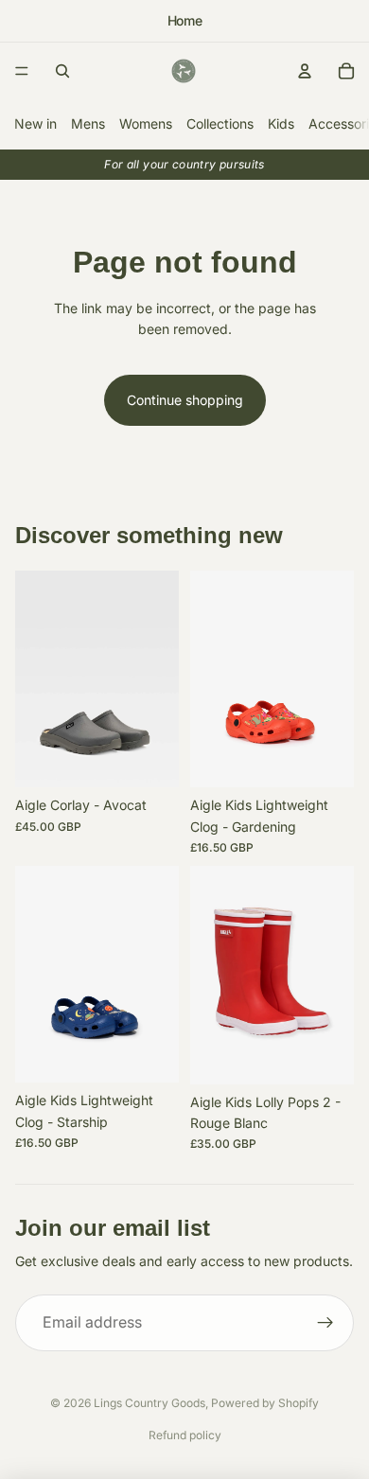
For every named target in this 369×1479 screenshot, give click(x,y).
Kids (281, 123)
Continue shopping (185, 400)
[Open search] (62, 71)
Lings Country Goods (149, 1403)
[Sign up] (325, 1323)
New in (35, 123)
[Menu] (22, 71)
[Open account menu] (304, 71)
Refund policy (185, 1435)
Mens (88, 123)
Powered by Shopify (265, 1403)
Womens (145, 123)
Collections (220, 123)
